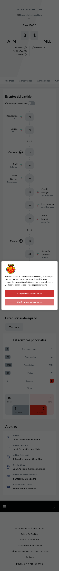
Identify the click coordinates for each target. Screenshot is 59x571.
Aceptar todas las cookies (29, 294)
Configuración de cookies (29, 302)
